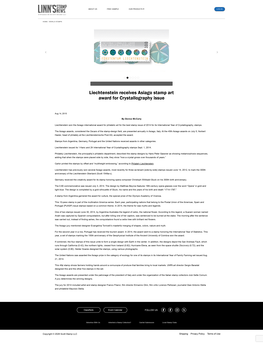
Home (45, 21)
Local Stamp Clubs (169, 323)
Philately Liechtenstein (142, 163)
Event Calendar (115, 310)
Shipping (183, 334)
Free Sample (113, 9)
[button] (46, 52)
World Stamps (55, 21)
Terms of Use (213, 334)
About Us (92, 9)
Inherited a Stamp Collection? (119, 323)
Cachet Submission (146, 323)
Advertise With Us (93, 323)
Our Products (136, 9)
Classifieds (88, 310)
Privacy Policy (198, 334)
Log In (220, 9)
